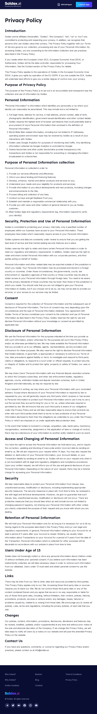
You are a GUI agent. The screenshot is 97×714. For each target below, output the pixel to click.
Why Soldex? (10, 680)
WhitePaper (66, 4)
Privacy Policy (71, 680)
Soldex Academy (12, 685)
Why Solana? (10, 674)
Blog (37, 680)
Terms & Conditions (74, 674)
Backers (38, 674)
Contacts (39, 685)
